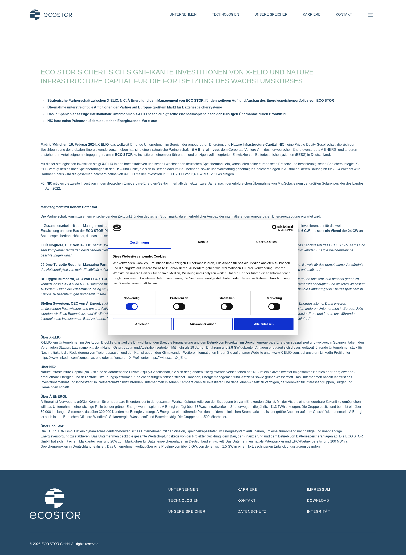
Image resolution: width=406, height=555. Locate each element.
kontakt (344, 14)
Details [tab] (203, 242)
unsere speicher (271, 14)
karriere (312, 14)
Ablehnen (142, 324)
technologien (225, 14)
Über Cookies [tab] (266, 242)
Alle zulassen (264, 324)
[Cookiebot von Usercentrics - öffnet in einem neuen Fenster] (275, 228)
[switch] (179, 306)
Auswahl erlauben (203, 324)
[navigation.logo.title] (51, 15)
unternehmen (183, 14)
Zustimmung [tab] (139, 242)
